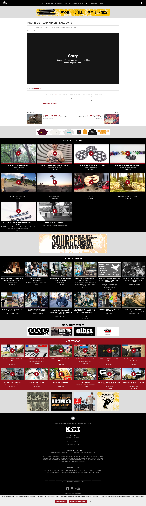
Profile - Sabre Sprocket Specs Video (91, 165)
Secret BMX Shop (96, 480)
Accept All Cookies (61, 501)
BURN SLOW (62, 469)
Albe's (46, 480)
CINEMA (68, 469)
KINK (55, 470)
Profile (55, 94)
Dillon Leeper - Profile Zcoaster (18, 194)
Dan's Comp (59, 480)
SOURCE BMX (53, 472)
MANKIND (71, 470)
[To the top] (73, 418)
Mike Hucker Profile (55, 194)
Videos (47, 3)
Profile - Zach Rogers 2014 (54, 223)
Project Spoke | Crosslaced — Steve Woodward (109, 383)
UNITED (82, 472)
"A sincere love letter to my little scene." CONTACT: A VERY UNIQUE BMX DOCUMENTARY (85, 311)
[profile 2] (73, 12)
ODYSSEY (82, 470)
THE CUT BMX (79, 469)
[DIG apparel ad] (73, 132)
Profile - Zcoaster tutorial (91, 194)
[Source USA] (61, 331)
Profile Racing (37, 88)
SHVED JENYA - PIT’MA (36, 382)
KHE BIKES (50, 470)
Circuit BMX (52, 480)
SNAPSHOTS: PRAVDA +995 (133, 309)
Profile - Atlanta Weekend (127, 194)
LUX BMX (66, 470)
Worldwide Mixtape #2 (95, 115)
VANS (86, 472)
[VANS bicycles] (108, 331)
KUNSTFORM (60, 470)
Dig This (53, 3)
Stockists (75, 3)
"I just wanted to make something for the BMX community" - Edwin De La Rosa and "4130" (61, 312)
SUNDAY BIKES (61, 472)
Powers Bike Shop (86, 480)
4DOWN (97, 472)
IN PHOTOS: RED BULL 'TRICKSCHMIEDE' (36, 279)
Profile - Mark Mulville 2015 (18, 165)
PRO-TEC (96, 470)
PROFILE (87, 470)
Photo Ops (67, 3)
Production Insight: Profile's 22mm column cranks (18, 223)
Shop (81, 3)
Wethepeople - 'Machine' (12, 382)
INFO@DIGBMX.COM (75, 444)
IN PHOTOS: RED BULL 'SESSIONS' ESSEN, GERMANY (60, 279)
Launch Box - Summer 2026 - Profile (60, 359)
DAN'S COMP (86, 469)
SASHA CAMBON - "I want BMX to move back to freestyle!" (12, 279)
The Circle (94, 3)
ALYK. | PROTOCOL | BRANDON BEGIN (109, 359)
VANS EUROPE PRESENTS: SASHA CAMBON (133, 383)
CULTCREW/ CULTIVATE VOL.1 (52, 115)
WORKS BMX (92, 472)
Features (60, 3)
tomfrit (73, 493)
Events (87, 3)
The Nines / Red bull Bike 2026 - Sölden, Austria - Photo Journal (134, 280)
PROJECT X (102, 3)
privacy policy (5, 498)
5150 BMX (65, 480)
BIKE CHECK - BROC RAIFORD (85, 359)
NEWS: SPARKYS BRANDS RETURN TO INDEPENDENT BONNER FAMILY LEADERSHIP (109, 280)
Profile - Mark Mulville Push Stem (127, 165)
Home (42, 3)
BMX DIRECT (53, 469)
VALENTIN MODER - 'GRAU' (61, 382)
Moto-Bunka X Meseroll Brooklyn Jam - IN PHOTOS (37, 310)
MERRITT (76, 470)
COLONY (73, 469)
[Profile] (108, 401)
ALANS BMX (46, 469)
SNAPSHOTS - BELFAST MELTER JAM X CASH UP (12, 310)
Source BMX (65, 481)
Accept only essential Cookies (77, 501)
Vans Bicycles (80, 481)
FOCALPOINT (94, 469)
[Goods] (38, 331)
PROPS (91, 470)
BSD (57, 469)
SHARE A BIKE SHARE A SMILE (72, 472)
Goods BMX (71, 480)
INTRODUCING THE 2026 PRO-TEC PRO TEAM (109, 310)
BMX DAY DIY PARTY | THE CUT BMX (12, 359)
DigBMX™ (82, 422)
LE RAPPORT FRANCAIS (36, 359)
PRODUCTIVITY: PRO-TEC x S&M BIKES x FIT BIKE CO (85, 279)
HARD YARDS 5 (85, 382)
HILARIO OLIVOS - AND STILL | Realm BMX (133, 359)
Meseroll (77, 480)
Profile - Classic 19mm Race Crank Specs (54, 165)
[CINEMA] (84, 401)
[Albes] (84, 331)
